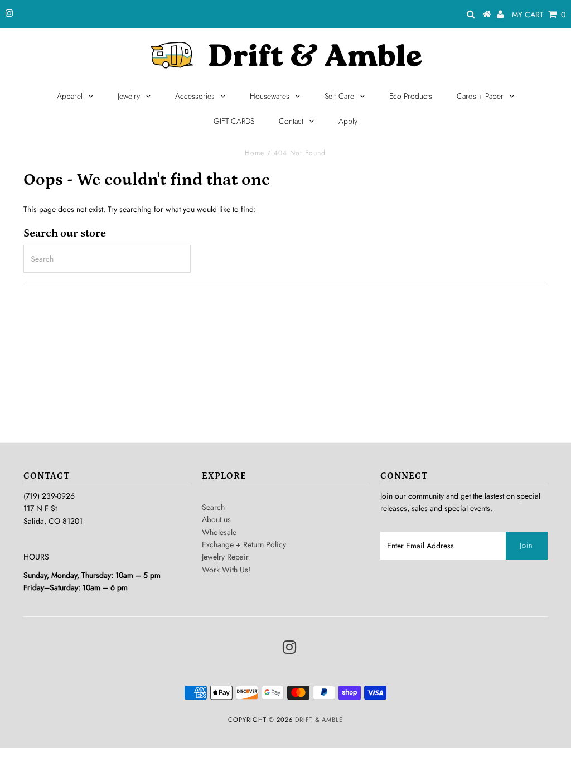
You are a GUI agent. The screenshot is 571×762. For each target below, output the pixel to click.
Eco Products (410, 96)
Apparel (70, 96)
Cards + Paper (480, 96)
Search (213, 507)
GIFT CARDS (234, 121)
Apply (347, 121)
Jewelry (129, 96)
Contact (291, 121)
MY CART (538, 14)
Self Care (339, 96)
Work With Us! (226, 569)
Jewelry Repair (225, 556)
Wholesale (219, 532)
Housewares (269, 96)
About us (216, 519)
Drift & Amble (319, 719)
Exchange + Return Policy (244, 544)
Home (254, 153)
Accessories (195, 96)
